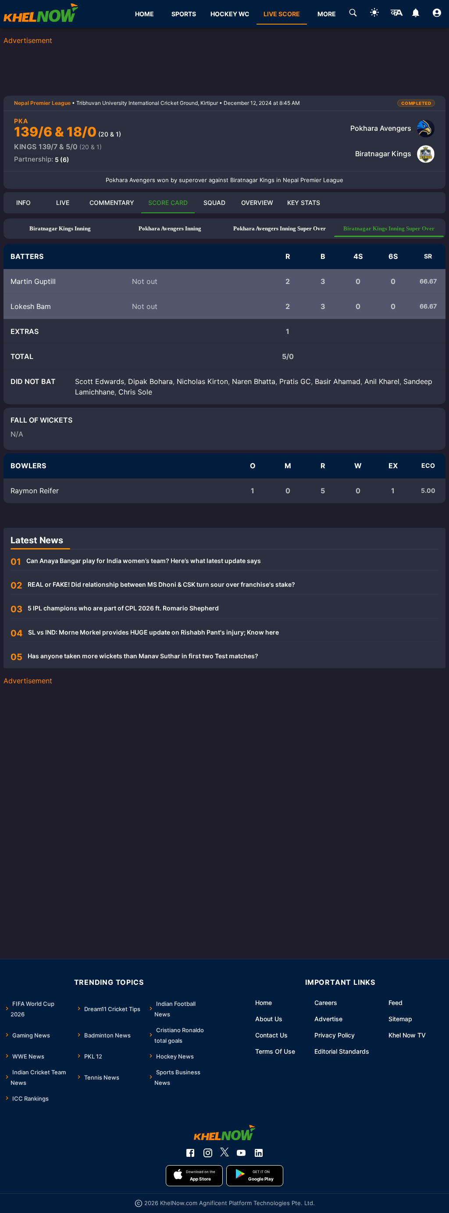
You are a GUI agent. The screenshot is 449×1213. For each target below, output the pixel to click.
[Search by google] (353, 14)
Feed (395, 1002)
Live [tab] (62, 202)
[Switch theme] (374, 14)
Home (263, 1002)
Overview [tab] (257, 202)
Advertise (328, 1019)
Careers (325, 1002)
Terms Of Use (275, 1051)
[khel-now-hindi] (396, 14)
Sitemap (400, 1019)
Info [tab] (23, 202)
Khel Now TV (407, 1035)
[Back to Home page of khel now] (41, 14)
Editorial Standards (341, 1051)
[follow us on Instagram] (208, 1153)
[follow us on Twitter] (224, 1153)
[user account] (436, 14)
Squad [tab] (214, 202)
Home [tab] (144, 14)
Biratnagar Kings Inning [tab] (60, 228)
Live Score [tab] (282, 14)
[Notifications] (415, 14)
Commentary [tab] (111, 202)
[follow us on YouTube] (241, 1153)
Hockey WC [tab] (229, 14)
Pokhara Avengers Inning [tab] (170, 228)
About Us (268, 1019)
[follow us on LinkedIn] (258, 1153)
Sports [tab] (183, 14)
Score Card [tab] (168, 202)
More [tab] (326, 14)
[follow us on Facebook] (190, 1153)
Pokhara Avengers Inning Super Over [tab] (279, 228)
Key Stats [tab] (303, 202)
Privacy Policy (334, 1035)
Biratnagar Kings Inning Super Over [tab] (389, 228)
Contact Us (271, 1035)
